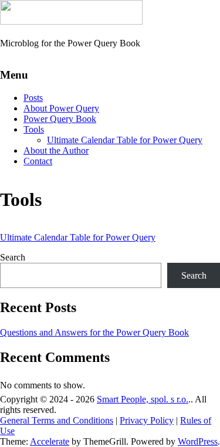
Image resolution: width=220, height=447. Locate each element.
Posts (33, 98)
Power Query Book (59, 119)
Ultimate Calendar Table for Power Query (124, 140)
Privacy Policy (147, 420)
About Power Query (61, 108)
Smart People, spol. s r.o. (142, 399)
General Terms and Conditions (56, 420)
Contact (37, 161)
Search (12, 257)
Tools (33, 129)
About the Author (56, 150)
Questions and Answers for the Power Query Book (94, 332)
